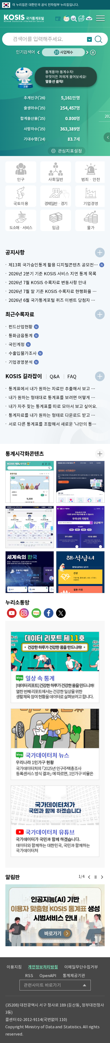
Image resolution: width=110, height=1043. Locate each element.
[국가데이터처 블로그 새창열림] (36, 613)
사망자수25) (34, 129)
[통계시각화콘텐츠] (100, 454)
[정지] (95, 877)
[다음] (102, 877)
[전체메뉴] (100, 18)
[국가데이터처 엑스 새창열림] (61, 613)
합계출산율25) (32, 118)
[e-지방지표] (80, 527)
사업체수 (63, 52)
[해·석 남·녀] (80, 572)
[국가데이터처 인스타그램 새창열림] (24, 613)
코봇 (22, 77)
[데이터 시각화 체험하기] (80, 482)
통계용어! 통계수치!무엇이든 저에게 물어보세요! (65, 77)
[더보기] (100, 252)
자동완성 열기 (89, 39)
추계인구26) (34, 97)
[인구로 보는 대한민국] (30, 527)
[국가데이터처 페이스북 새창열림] (48, 613)
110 (62, 1019)
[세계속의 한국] (30, 572)
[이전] (89, 877)
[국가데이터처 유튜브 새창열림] (12, 613)
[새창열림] (66, 18)
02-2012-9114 (29, 1019)
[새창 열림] (55, 667)
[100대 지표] (30, 482)
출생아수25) (34, 108)
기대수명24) (34, 139)
